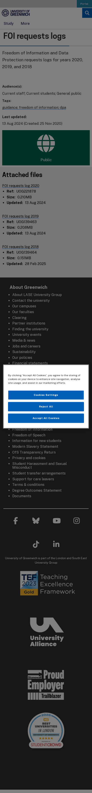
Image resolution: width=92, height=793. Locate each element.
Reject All (46, 406)
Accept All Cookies (46, 418)
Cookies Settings (46, 394)
